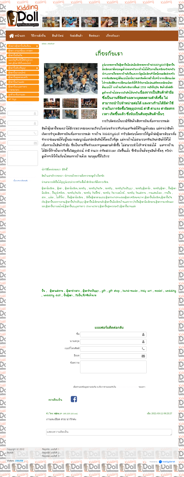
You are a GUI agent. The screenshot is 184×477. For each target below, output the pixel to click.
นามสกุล (11, 119)
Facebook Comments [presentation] (93, 400)
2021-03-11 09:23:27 (161, 413)
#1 (47, 413)
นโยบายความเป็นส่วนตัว (20, 180)
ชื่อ (8, 109)
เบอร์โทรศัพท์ (12, 129)
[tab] (55, 399)
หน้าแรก (44, 44)
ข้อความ (10, 148)
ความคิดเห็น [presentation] (55, 400)
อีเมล (9, 138)
